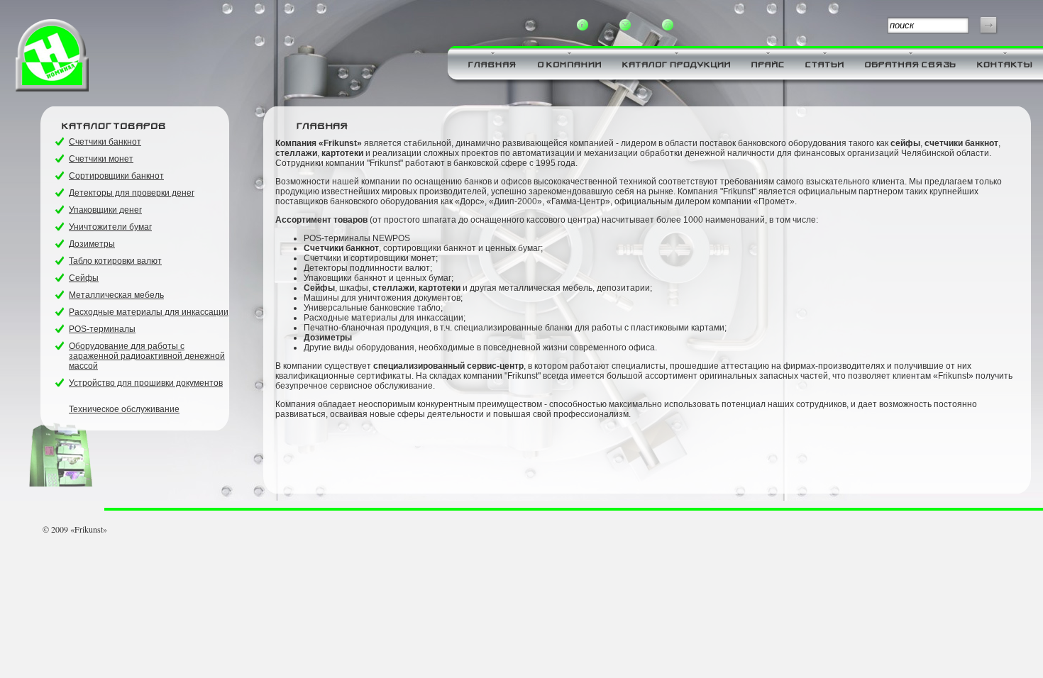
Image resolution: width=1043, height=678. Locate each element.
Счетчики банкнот (105, 142)
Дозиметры (92, 244)
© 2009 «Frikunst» (75, 529)
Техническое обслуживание (124, 409)
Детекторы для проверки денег (131, 193)
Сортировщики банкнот (116, 176)
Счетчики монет (101, 159)
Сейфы (84, 278)
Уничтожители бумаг (110, 227)
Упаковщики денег (105, 210)
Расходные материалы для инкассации (148, 312)
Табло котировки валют (115, 261)
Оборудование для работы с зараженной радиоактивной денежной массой (147, 356)
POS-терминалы (102, 329)
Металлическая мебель (116, 295)
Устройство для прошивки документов (146, 383)
